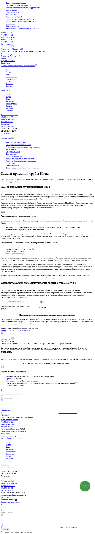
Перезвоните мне (8, 341)
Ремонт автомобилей (14, 17)
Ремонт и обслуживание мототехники (21, 21)
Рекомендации (11, 79)
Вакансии (9, 84)
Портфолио (10, 454)
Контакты (9, 86)
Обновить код (6, 410)
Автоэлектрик (11, 10)
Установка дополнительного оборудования (23, 7)
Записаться (5, 63)
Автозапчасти (11, 77)
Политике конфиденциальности (68, 413)
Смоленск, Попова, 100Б (11, 56)
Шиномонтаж (11, 14)
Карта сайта (5, 433)
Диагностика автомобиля (16, 3)
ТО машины (10, 24)
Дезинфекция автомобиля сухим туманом (22, 28)
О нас (8, 70)
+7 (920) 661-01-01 (8, 35)
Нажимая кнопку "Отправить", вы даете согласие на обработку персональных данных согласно (40, 413)
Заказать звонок (7, 44)
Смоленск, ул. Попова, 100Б (12, 49)
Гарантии (9, 378)
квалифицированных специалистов (25, 383)
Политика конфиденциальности (13, 431)
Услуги (8, 72)
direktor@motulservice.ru (10, 438)
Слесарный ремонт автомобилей (18, 5)
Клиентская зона (12, 26)
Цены (8, 74)
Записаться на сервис (9, 115)
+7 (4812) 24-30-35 (8, 32)
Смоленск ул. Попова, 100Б (7, 125)
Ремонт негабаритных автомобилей (20, 19)
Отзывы (9, 81)
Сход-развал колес (13, 12)
